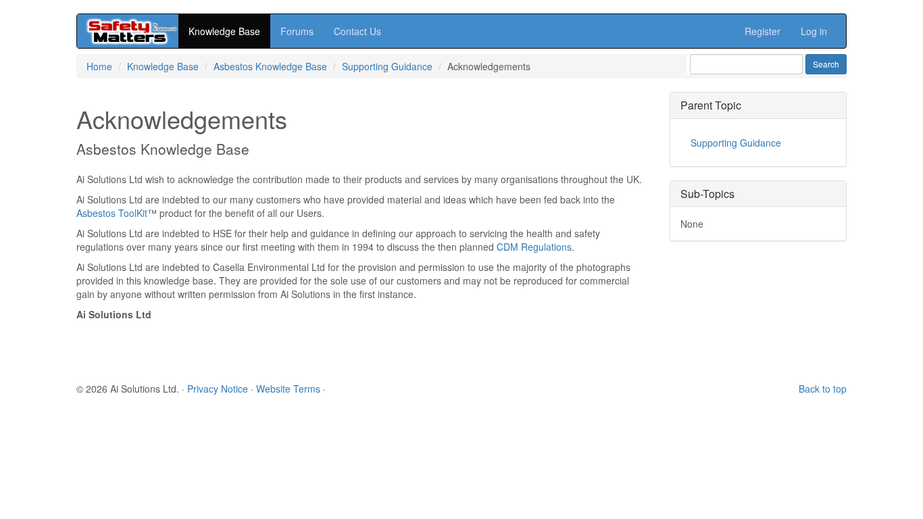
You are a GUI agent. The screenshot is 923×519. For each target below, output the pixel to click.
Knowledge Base (224, 31)
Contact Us (357, 31)
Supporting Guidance (387, 66)
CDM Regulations (534, 246)
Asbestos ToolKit (111, 213)
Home (99, 66)
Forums (297, 31)
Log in (814, 31)
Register (762, 31)
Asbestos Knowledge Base (270, 66)
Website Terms (288, 388)
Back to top (823, 388)
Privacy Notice (217, 388)
